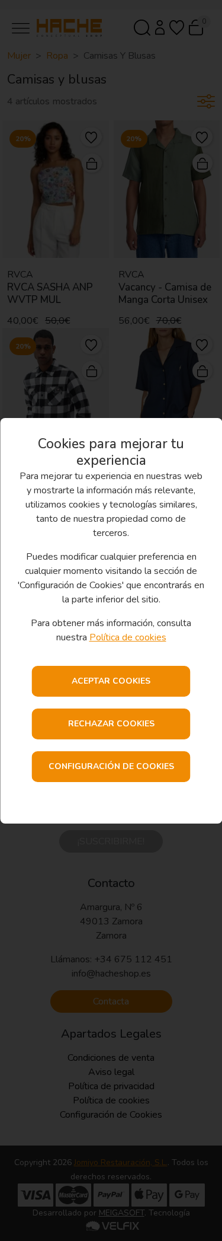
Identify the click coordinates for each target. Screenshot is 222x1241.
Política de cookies (127, 637)
